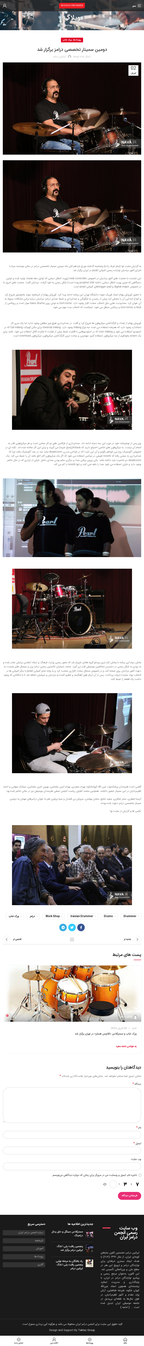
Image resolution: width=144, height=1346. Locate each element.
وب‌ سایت (136, 1159)
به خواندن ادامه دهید (126, 1046)
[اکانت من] (4, 5)
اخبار (134, 1028)
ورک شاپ (67, 40)
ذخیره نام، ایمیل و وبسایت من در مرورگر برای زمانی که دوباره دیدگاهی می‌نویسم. (94, 1175)
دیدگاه (137, 1084)
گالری (40, 1265)
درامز (32, 916)
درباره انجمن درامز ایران (30, 1233)
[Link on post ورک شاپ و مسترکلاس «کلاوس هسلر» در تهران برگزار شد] (72, 993)
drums (108, 916)
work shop (53, 916)
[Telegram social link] (63, 927)
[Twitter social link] (72, 927)
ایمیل (137, 1144)
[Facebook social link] (81, 927)
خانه (77, 25)
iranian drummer (81, 916)
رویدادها (68, 25)
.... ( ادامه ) (126, 1307)
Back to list (72, 939)
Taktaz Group (86, 1330)
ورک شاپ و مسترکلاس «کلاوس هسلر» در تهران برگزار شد (105, 1034)
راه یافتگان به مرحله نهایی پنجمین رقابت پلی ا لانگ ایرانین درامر (69, 1265)
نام (138, 1128)
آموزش (39, 1249)
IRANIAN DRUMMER (72, 5)
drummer (130, 916)
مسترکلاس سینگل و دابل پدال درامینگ (67, 1234)
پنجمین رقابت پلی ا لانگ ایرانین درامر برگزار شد (70, 1248)
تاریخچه (39, 1241)
